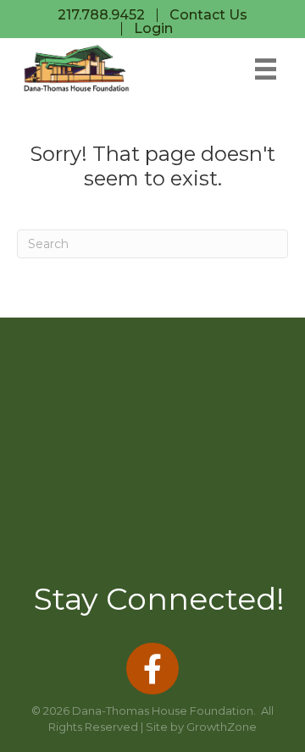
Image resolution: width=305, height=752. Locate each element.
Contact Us (208, 15)
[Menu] (265, 69)
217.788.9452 (101, 15)
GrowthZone (221, 726)
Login (153, 29)
